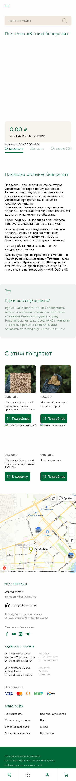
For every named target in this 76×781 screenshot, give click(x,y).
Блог (43, 720)
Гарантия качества (17, 733)
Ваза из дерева (50, 460)
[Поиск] (65, 21)
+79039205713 (14, 592)
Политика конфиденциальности (22, 756)
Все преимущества (53, 714)
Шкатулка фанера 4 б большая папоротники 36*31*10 (20, 464)
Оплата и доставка (17, 720)
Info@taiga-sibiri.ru (24, 605)
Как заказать (13, 714)
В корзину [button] (20, 476)
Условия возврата (17, 727)
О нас (44, 727)
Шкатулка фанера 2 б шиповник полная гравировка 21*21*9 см (20, 406)
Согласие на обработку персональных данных (30, 760)
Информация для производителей (23, 765)
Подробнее (20, 418)
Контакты (47, 733)
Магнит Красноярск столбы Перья (54, 404)
